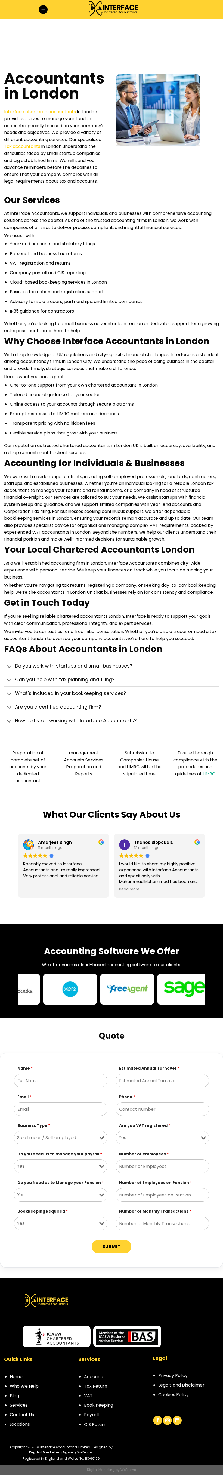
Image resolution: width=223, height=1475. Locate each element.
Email (24, 1097)
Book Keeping (98, 1405)
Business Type (33, 1125)
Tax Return (95, 1386)
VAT (88, 1396)
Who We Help (24, 1386)
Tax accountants (22, 146)
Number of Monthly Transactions (155, 1211)
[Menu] (43, 9)
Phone (127, 1097)
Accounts (94, 1376)
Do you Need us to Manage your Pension (60, 1182)
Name (25, 1068)
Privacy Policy (173, 1375)
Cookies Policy (173, 1394)
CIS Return (95, 1424)
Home (16, 1376)
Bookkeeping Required (42, 1211)
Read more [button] (33, 889)
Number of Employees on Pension (155, 1182)
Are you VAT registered (144, 1125)
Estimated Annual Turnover (149, 1068)
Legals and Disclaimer (181, 1385)
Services (19, 1405)
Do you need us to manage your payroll (59, 1154)
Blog (14, 1396)
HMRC (209, 774)
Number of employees (144, 1154)
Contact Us (22, 1415)
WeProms (128, 1469)
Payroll (91, 1415)
